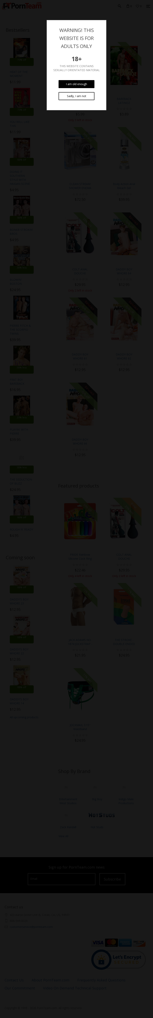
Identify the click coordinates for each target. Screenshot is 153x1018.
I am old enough (76, 84)
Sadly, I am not (76, 96)
